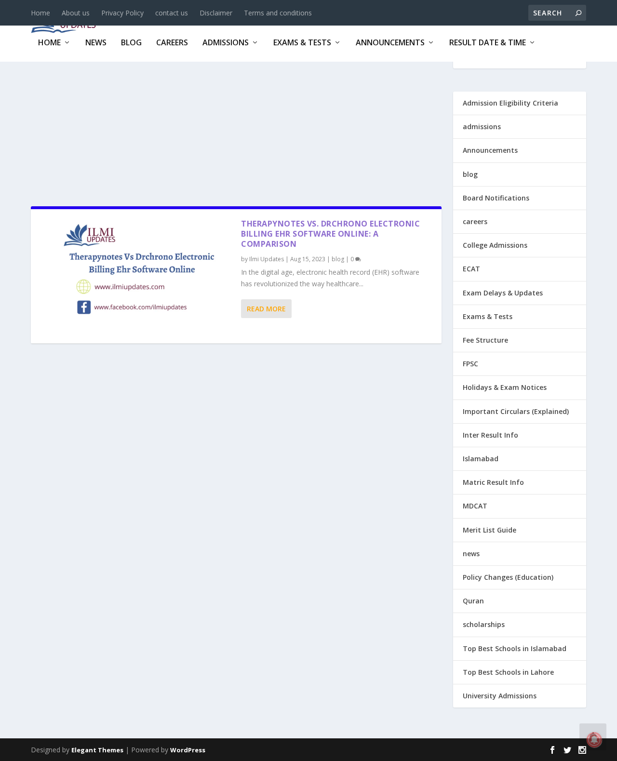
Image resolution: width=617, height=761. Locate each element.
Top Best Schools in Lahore (508, 672)
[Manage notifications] (594, 740)
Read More (266, 308)
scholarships (484, 624)
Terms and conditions (278, 12)
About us (76, 12)
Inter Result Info (490, 435)
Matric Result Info (493, 482)
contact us (171, 12)
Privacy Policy (122, 12)
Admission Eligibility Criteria (510, 102)
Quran (473, 600)
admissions (225, 43)
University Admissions (500, 695)
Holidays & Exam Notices (505, 387)
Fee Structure (485, 340)
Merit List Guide (489, 529)
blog (131, 43)
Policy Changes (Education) (508, 577)
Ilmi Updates (266, 259)
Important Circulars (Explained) (516, 411)
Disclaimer (216, 12)
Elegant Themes (97, 750)
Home (40, 12)
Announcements (390, 43)
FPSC (470, 363)
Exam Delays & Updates (503, 292)
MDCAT (475, 505)
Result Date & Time (487, 43)
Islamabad (480, 458)
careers (172, 43)
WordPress (187, 750)
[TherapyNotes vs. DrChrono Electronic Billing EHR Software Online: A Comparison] (135, 276)
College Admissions (495, 245)
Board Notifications (496, 197)
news (96, 43)
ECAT (471, 268)
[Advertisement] (236, 130)
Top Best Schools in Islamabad (514, 648)
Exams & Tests (302, 43)
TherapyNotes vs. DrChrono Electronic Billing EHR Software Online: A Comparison (330, 233)
